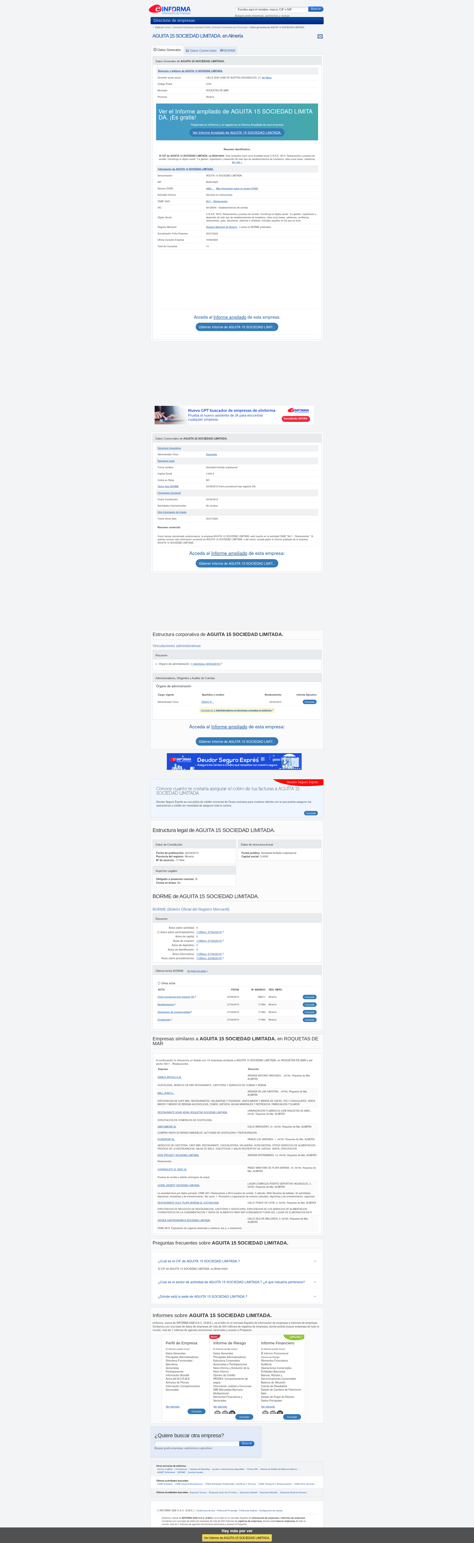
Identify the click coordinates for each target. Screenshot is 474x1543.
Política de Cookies (248, 1510)
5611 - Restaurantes (216, 201)
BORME (181, 1472)
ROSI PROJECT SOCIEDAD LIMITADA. (178, 1155)
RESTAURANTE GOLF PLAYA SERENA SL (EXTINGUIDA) (188, 1202)
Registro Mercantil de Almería (221, 227)
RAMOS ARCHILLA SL (169, 1077)
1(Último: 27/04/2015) (209, 932)
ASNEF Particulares (166, 1472)
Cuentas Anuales (195, 1472)
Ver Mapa (266, 77)
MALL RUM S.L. (166, 1093)
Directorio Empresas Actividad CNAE (191, 27)
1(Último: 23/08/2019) (209, 958)
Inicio (168, 27)
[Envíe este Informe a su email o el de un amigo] (320, 36)
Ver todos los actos (196, 971)
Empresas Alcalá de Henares (293, 1492)
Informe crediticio (165, 1468)
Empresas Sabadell (248, 1492)
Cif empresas (181, 1468)
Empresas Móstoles (269, 1492)
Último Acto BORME (168, 486)
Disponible (211, 454)
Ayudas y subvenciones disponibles (228, 1468)
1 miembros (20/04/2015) (206, 664)
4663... (210, 188)
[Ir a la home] (170, 8)
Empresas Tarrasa (198, 1492)
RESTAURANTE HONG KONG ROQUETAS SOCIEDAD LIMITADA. (193, 1112)
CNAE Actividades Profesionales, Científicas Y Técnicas (230, 1483)
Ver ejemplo (173, 1406)
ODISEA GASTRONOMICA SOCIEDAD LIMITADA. (184, 1220)
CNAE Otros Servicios (304, 1483)
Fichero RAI (252, 1468)
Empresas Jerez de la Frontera (223, 1492)
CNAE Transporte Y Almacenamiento (275, 1483)
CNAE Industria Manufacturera (189, 1483)
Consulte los (236, 710)
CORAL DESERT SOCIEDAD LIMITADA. (179, 1185)
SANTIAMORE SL (167, 1126)
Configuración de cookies (271, 1510)
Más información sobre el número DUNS (237, 188)
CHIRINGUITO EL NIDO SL (172, 1169)
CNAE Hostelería (165, 1483)
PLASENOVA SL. (166, 1139)
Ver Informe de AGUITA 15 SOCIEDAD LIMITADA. (237, 1537)
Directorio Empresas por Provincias (230, 27)
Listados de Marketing (200, 1468)
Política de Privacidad (227, 1510)
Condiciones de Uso (205, 1510)
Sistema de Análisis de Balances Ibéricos (278, 1468)
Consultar (196, 1411)
